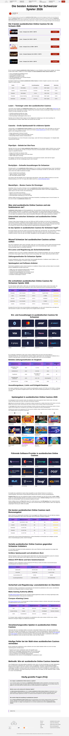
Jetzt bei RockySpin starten (44, 178)
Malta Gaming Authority (15, 594)
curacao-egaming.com (40, 129)
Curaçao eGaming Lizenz (15, 601)
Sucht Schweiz (14, 633)
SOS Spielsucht (56, 632)
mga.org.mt (55, 108)
